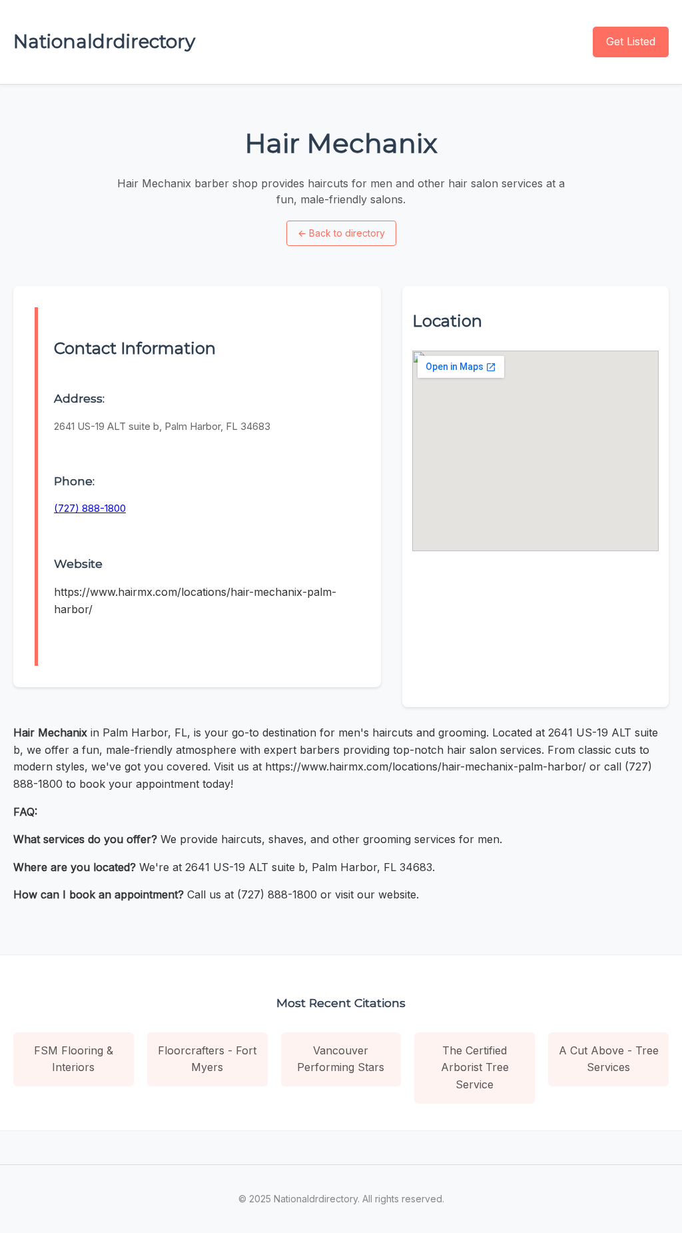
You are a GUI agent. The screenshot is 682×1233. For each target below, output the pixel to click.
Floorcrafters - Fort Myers (207, 1059)
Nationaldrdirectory (104, 41)
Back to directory (341, 233)
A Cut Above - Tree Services (609, 1059)
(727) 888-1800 (90, 508)
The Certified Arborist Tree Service (475, 1067)
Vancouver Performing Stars (340, 1059)
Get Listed (630, 41)
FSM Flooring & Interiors (73, 1059)
